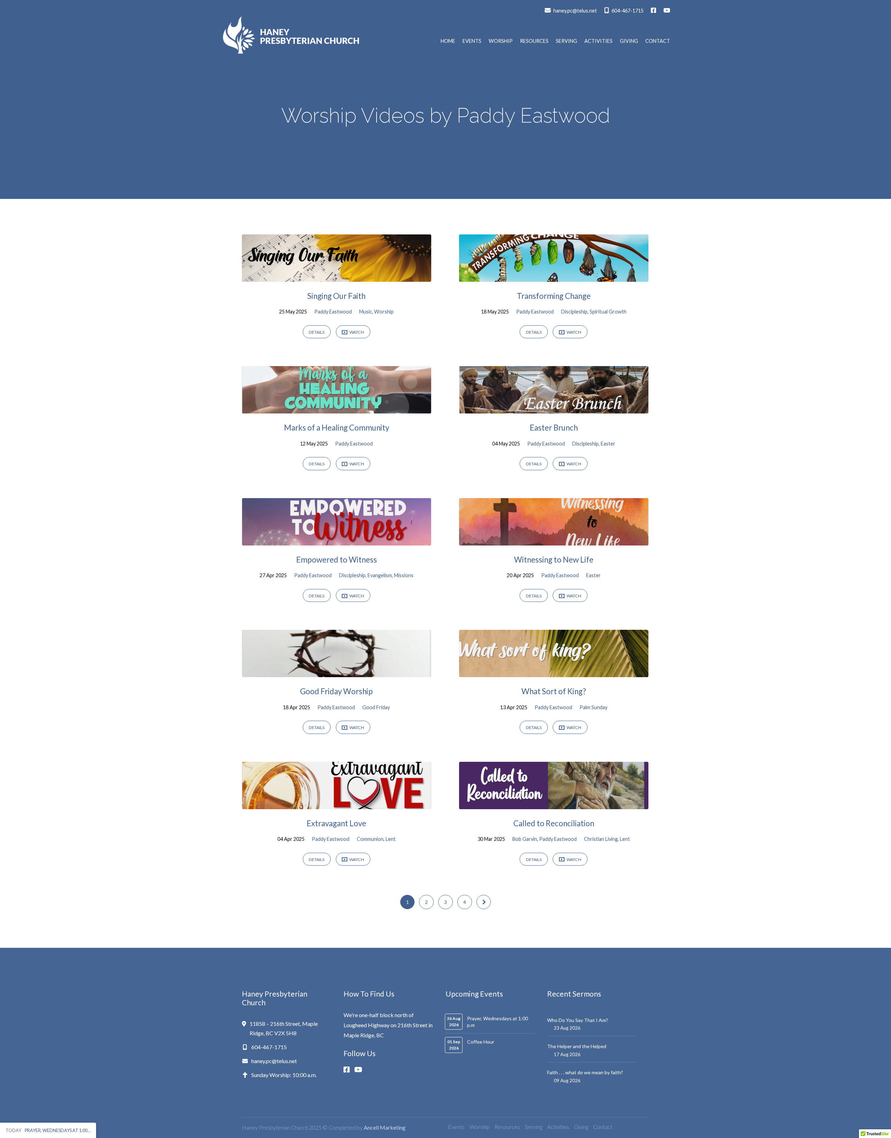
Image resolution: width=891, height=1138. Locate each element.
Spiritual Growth (608, 312)
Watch (356, 332)
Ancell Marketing (384, 1127)
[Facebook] (349, 1069)
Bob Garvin (524, 839)
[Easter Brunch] (553, 408)
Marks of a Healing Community (336, 427)
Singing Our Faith (336, 296)
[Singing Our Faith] (336, 276)
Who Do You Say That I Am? (577, 1020)
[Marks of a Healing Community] (336, 408)
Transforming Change (554, 296)
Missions (403, 575)
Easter (608, 444)
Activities (598, 41)
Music (365, 312)
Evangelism (380, 575)
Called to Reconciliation (553, 823)
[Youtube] (360, 1069)
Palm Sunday (593, 707)
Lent (391, 839)
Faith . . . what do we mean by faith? (585, 1072)
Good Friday (376, 707)
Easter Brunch (554, 427)
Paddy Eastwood (333, 312)
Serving (566, 41)
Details (316, 332)
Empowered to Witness (336, 559)
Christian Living (601, 839)
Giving (629, 41)
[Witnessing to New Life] (553, 540)
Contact (657, 41)
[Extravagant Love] (336, 803)
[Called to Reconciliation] (553, 803)
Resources (534, 41)
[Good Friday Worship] (336, 671)
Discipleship (574, 312)
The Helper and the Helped (576, 1046)
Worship (501, 41)
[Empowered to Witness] (336, 540)
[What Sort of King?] (553, 671)
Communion (370, 839)
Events (472, 41)
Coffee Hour (480, 1042)
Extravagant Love (336, 823)
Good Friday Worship (336, 691)
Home (448, 41)
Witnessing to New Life (553, 559)
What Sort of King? (553, 691)
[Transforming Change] (553, 276)
